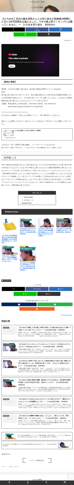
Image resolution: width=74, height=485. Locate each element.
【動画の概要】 (29, 197)
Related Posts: (27, 203)
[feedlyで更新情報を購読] (55, 304)
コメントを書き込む (37, 460)
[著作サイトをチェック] (19, 304)
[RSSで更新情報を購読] (37, 309)
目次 (34, 193)
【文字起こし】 (29, 200)
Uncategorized (7, 280)
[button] (48, 34)
